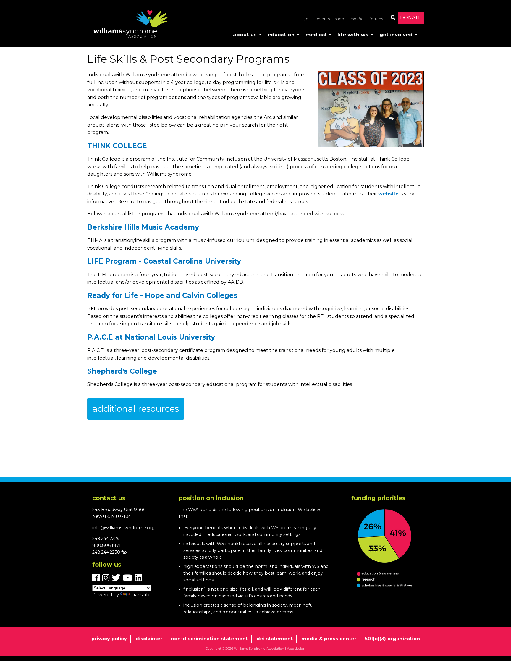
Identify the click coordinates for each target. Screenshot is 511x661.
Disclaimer (148, 638)
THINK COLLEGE (117, 146)
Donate (410, 17)
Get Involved (396, 35)
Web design (296, 649)
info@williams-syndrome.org (123, 527)
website (388, 194)
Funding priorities (378, 498)
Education (281, 35)
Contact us (108, 498)
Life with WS (352, 35)
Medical (315, 35)
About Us (245, 35)
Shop (339, 19)
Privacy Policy (109, 638)
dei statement (274, 638)
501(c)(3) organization (392, 638)
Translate (141, 594)
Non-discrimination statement (209, 638)
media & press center (328, 638)
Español (357, 19)
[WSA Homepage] (130, 25)
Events (323, 19)
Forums (376, 19)
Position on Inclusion (211, 498)
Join (308, 19)
